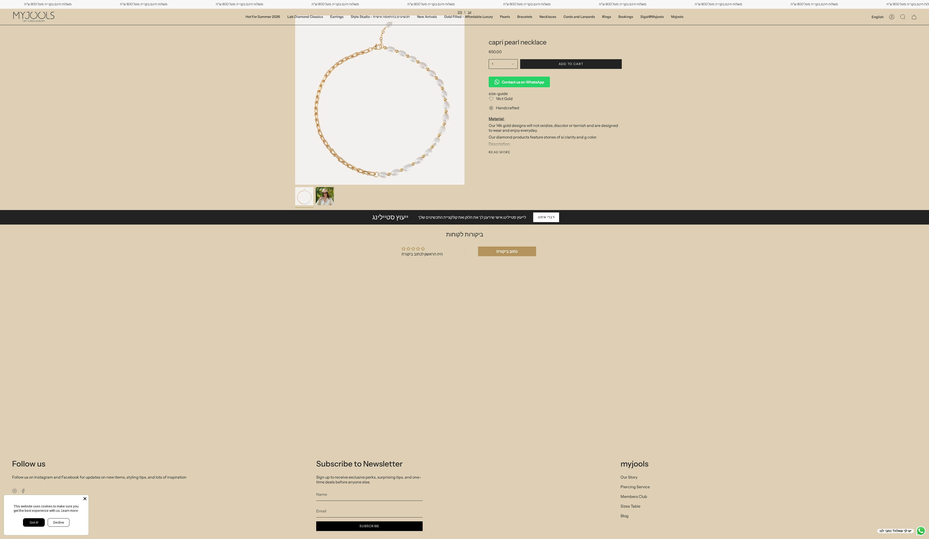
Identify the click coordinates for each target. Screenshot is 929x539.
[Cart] (914, 17)
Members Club (634, 496)
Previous (295, 100)
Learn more (69, 510)
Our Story (629, 477)
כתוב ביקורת (507, 251)
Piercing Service (635, 486)
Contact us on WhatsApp (523, 82)
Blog (625, 515)
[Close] (84, 498)
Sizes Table (630, 506)
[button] (626, 17)
